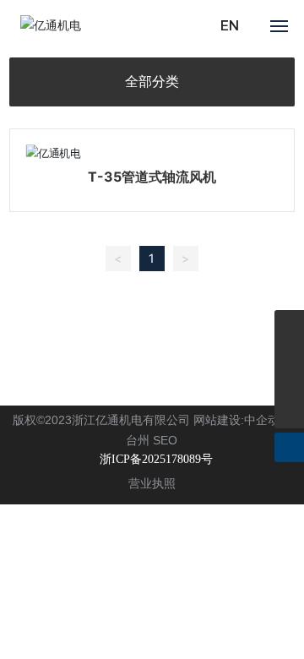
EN (229, 26)
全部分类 (152, 81)
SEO (165, 440)
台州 (137, 440)
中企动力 (267, 420)
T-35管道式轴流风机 (152, 176)
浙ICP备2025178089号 (156, 459)
